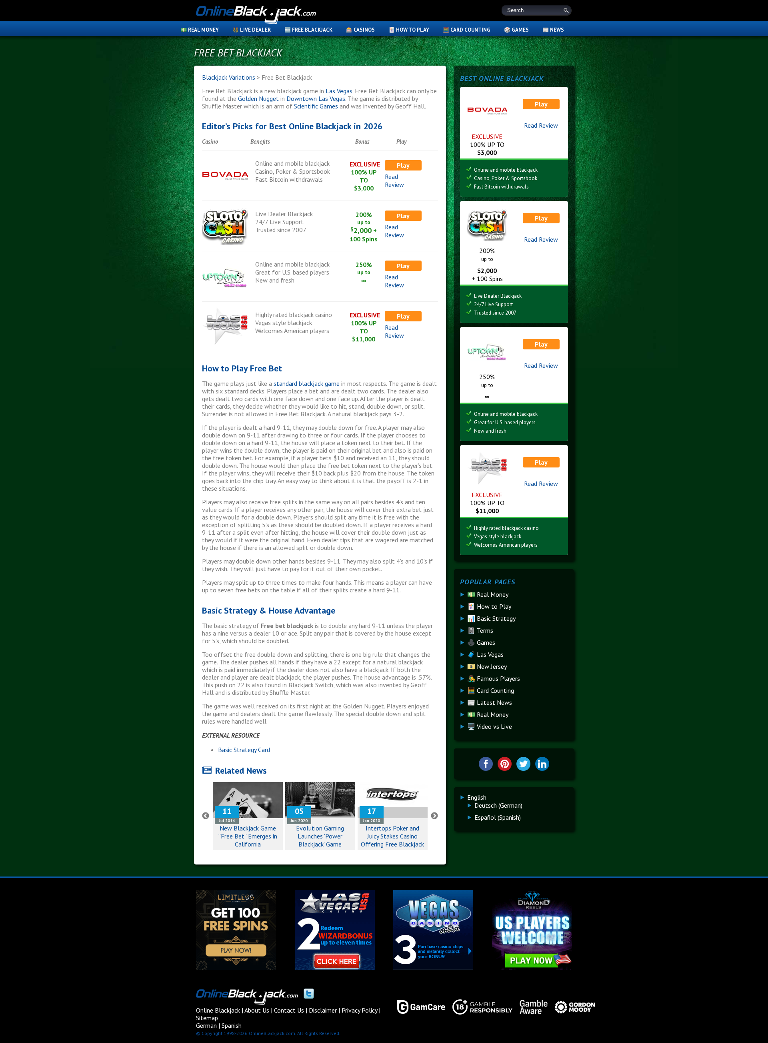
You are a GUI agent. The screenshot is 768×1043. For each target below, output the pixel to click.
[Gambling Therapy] (571, 1007)
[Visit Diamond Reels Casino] (532, 967)
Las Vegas (339, 91)
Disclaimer (323, 1010)
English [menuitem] (476, 797)
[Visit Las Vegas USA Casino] (335, 967)
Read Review (394, 180)
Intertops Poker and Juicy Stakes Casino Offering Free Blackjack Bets (392, 840)
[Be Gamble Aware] (530, 1007)
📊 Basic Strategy (491, 618)
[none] (517, 807)
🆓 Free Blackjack (308, 29)
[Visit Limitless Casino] (236, 967)
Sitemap (207, 1018)
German (206, 1025)
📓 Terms (480, 630)
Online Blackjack (256, 16)
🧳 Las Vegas (485, 654)
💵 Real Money (199, 29)
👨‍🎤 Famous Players (493, 678)
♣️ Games (481, 642)
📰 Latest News (489, 702)
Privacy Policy (359, 1010)
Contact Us (289, 1010)
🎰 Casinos (360, 29)
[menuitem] (476, 797)
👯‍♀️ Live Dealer (251, 29)
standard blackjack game (307, 383)
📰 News (553, 29)
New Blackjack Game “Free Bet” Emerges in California (247, 836)
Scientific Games (316, 106)
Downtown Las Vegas (315, 98)
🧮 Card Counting (466, 29)
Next (434, 816)
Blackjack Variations (228, 77)
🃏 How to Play (408, 29)
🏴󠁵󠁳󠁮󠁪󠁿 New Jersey (487, 666)
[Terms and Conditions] (478, 1007)
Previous (206, 816)
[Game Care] (417, 1007)
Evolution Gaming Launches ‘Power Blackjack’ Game (320, 836)
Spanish (232, 1025)
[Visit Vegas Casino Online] (433, 967)
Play (403, 165)
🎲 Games (516, 29)
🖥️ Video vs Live (489, 726)
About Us (256, 1010)
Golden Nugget (258, 98)
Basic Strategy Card (244, 750)
